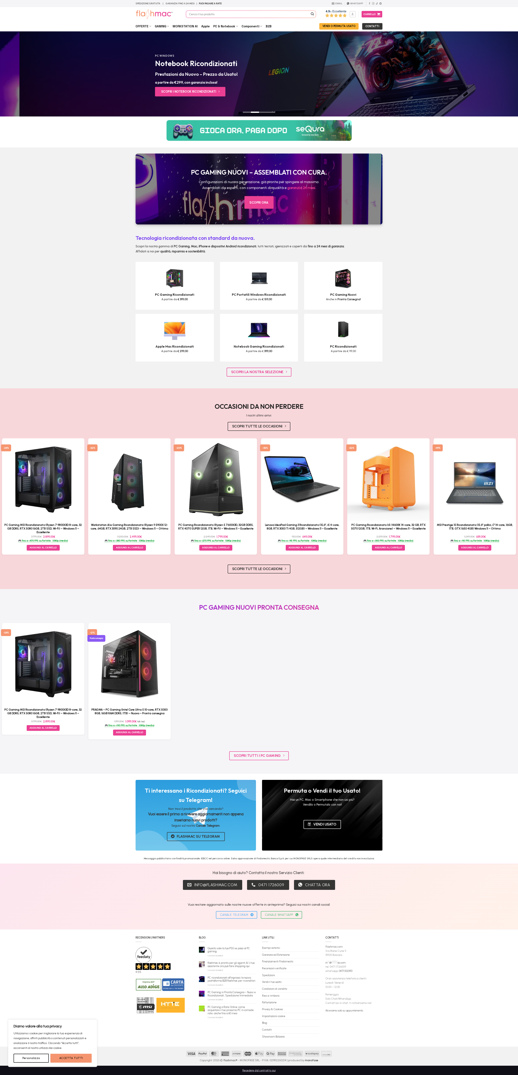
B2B (269, 26)
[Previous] (15, 73)
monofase (311, 1060)
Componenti (250, 26)
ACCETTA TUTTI (71, 1058)
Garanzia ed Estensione (276, 954)
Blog (264, 1022)
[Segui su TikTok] (377, 3)
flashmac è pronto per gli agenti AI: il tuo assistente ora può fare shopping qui (231, 964)
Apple (205, 26)
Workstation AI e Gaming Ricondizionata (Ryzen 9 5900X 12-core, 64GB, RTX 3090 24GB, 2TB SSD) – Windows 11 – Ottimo (129, 526)
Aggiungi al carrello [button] (129, 547)
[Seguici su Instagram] (373, 3)
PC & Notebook (224, 26)
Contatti (267, 1029)
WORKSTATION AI (185, 26)
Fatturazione (269, 1002)
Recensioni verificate (274, 968)
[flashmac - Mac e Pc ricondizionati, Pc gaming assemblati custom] (158, 14)
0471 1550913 (345, 971)
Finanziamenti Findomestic (277, 961)
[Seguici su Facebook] (369, 3)
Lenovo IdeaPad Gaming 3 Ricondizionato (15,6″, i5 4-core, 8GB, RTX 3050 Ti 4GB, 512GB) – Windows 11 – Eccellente (302, 526)
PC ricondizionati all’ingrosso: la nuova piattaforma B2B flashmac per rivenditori (231, 979)
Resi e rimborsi (270, 995)
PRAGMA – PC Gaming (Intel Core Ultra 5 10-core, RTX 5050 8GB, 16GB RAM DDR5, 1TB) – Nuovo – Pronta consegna (129, 711)
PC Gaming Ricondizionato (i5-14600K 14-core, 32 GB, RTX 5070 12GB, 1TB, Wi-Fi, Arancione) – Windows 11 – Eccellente (388, 526)
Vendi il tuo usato (271, 981)
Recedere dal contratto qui (259, 1070)
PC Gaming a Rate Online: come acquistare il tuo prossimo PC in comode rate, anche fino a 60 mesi (231, 1010)
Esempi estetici (271, 947)
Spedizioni (268, 975)
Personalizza (31, 1058)
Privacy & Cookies (272, 1009)
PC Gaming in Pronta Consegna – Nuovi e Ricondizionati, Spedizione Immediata (232, 994)
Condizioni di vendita (274, 988)
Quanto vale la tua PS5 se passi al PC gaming (229, 950)
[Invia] (312, 14)
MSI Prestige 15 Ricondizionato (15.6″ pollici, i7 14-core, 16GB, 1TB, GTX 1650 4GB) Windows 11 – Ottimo (475, 526)
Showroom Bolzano (273, 1036)
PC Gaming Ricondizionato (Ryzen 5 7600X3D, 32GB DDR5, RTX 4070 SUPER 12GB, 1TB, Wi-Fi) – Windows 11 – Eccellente (216, 526)
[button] (353, 14)
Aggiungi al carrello (43, 547)
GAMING (160, 26)
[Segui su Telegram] (380, 3)
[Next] (502, 73)
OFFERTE (142, 26)
